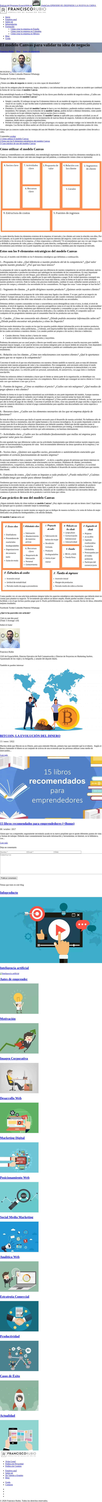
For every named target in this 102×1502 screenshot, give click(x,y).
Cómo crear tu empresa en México (25, 34)
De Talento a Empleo (14, 1475)
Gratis (7, 38)
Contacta (9, 1485)
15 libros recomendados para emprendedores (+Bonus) (37, 823)
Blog (7, 36)
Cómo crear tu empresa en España (25, 29)
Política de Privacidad (14, 1464)
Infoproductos (11, 24)
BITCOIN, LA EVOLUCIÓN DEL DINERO (30, 736)
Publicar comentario (8, 878)
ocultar (13, 136)
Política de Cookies (13, 1466)
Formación (9, 26)
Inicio (7, 17)
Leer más (4, 755)
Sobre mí (9, 22)
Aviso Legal (10, 1461)
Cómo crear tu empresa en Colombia (26, 31)
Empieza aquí (11, 19)
